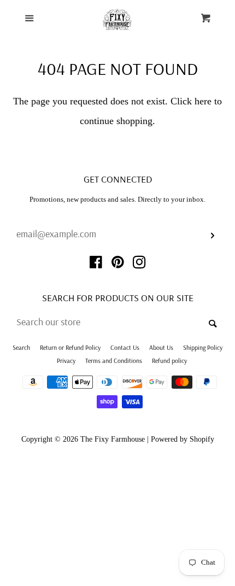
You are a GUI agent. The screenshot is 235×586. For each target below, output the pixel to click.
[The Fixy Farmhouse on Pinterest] (118, 264)
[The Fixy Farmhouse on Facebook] (96, 264)
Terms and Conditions (113, 360)
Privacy (66, 360)
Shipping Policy (202, 347)
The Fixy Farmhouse (112, 439)
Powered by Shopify (182, 439)
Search (21, 347)
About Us (161, 347)
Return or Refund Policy (70, 347)
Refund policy (169, 360)
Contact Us (124, 347)
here (203, 101)
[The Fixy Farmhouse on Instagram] (139, 264)
